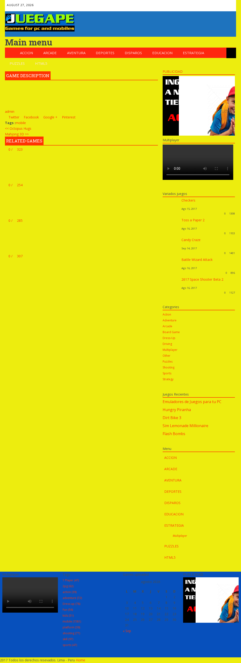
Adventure (170, 320)
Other (166, 356)
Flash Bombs (174, 433)
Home (80, 660)
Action (167, 314)
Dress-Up (169, 338)
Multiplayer (170, 350)
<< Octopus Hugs (18, 128)
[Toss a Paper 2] (171, 233)
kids (68, 616)
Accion (26, 52)
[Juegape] (40, 30)
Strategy (168, 379)
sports (70, 645)
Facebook (179, 4)
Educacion (162, 52)
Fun (68, 610)
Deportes (105, 52)
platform (71, 627)
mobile (21, 123)
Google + (49, 117)
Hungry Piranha (177, 409)
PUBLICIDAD (173, 71)
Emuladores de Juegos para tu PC (192, 401)
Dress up (71, 604)
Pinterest (209, 4)
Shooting (168, 367)
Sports (167, 373)
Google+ (199, 4)
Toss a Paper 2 (193, 220)
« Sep (127, 631)
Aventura (76, 52)
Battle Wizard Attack (197, 259)
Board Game (171, 332)
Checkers (188, 200)
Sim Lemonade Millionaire (185, 425)
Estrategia (193, 52)
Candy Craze (191, 240)
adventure (72, 598)
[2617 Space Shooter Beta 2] (171, 292)
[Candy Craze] (171, 253)
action (69, 592)
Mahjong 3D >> (17, 134)
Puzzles (17, 63)
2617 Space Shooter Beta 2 (202, 279)
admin (9, 111)
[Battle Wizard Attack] (171, 273)
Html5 (41, 63)
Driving (167, 344)
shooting (71, 633)
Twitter (189, 4)
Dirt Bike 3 (172, 417)
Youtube (219, 4)
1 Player (71, 580)
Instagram (229, 4)
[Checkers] (171, 213)
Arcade (50, 52)
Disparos (133, 52)
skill (68, 639)
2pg (68, 586)
